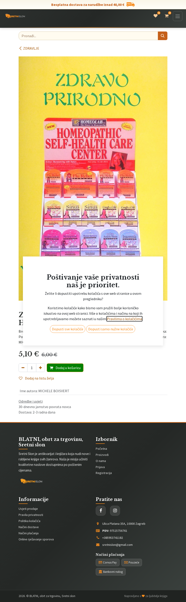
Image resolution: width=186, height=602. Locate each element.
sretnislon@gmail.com (117, 545)
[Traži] (162, 35)
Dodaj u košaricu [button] (68, 367)
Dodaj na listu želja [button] (39, 378)
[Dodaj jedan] (40, 367)
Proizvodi (102, 455)
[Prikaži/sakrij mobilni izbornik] (177, 16)
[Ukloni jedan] (23, 367)
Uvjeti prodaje (28, 509)
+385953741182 (112, 538)
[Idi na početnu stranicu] (15, 16)
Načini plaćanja (29, 533)
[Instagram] (115, 511)
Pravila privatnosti (31, 515)
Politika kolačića (29, 521)
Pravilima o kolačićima (124, 332)
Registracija (104, 473)
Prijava (100, 467)
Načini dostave (29, 527)
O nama (101, 461)
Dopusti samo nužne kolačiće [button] (110, 343)
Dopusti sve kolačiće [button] (67, 343)
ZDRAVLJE (31, 48)
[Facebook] (101, 511)
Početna (101, 449)
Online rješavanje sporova (36, 539)
